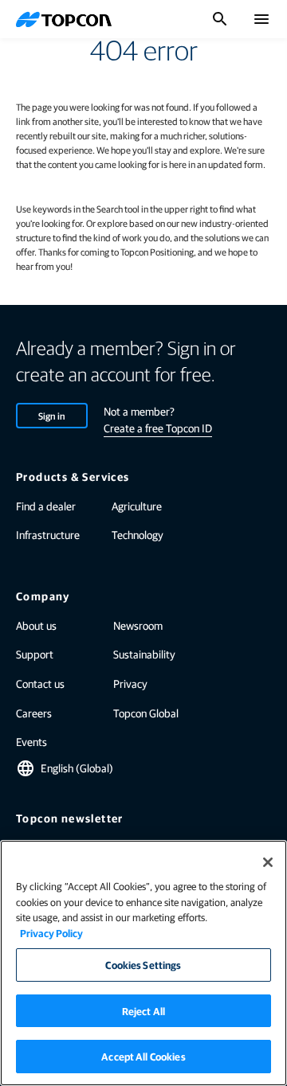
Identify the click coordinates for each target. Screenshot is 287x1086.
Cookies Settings (143, 964)
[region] (143, 963)
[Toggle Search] (220, 19)
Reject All (143, 1011)
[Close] (267, 862)
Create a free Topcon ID (158, 427)
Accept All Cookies (143, 1056)
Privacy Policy (51, 933)
